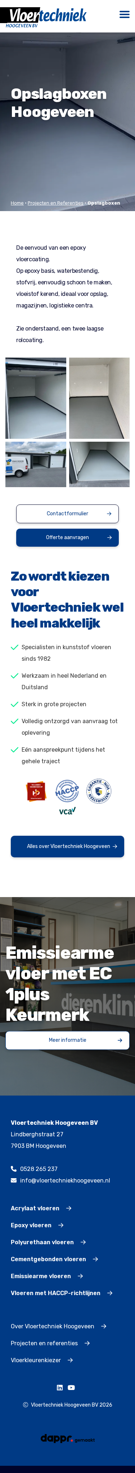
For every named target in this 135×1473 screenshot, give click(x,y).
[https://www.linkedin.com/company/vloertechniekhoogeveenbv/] (61, 1388)
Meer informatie (67, 1040)
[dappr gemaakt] (68, 1438)
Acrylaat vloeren (36, 1208)
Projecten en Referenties (56, 203)
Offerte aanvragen (67, 537)
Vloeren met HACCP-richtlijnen (56, 1293)
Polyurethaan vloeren (43, 1242)
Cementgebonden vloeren (49, 1259)
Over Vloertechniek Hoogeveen (53, 1326)
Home (17, 203)
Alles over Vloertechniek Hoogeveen (68, 846)
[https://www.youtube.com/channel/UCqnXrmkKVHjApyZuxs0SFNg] (73, 1388)
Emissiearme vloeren (41, 1276)
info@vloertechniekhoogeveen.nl (65, 1180)
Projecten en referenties (45, 1343)
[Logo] (46, 17)
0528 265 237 (39, 1169)
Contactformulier (67, 514)
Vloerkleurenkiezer (36, 1360)
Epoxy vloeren (32, 1225)
